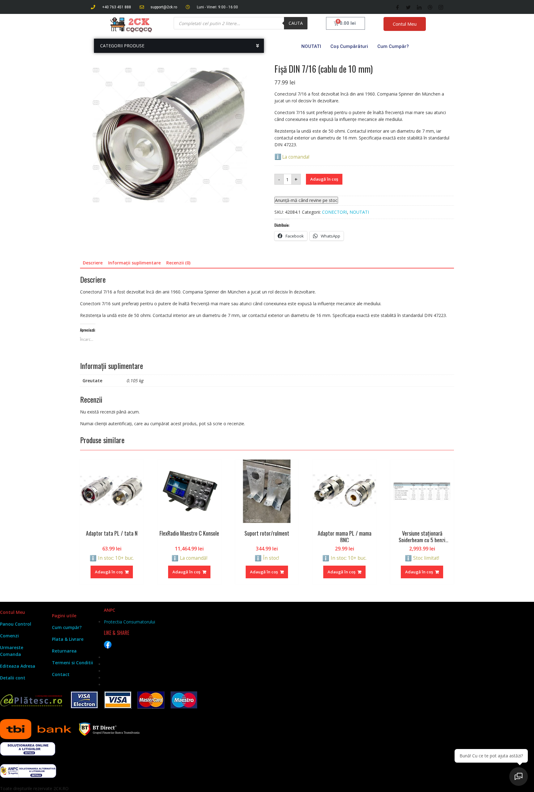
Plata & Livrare (67, 639)
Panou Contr (13, 624)
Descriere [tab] (93, 263)
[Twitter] (408, 7)
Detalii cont (12, 678)
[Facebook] (397, 7)
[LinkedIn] (419, 7)
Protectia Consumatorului (129, 622)
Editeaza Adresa (17, 666)
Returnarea (64, 651)
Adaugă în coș (324, 179)
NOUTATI (311, 46)
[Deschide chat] (518, 776)
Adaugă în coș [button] (109, 572)
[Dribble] (430, 7)
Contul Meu (405, 24)
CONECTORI (334, 212)
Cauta (296, 23)
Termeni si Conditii (72, 663)
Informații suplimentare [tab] (134, 263)
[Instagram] (441, 7)
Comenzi (9, 636)
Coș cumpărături (349, 46)
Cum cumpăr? (393, 46)
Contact (61, 674)
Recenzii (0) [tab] (178, 263)
